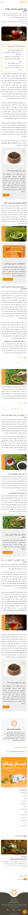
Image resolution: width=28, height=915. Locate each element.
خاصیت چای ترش (16, 408)
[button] (3, 46)
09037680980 (13, 901)
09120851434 (13, 899)
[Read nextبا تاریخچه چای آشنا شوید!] (14, 847)
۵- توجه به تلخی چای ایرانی (14, 65)
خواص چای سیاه (7, 552)
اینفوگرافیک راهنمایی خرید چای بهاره (16, 610)
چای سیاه (6, 195)
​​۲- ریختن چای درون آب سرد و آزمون (13, 57)
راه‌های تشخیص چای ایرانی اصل (15, 50)
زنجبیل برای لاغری (8, 279)
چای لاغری (17, 363)
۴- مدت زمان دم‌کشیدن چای (14, 63)
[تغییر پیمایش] (2, 2)
